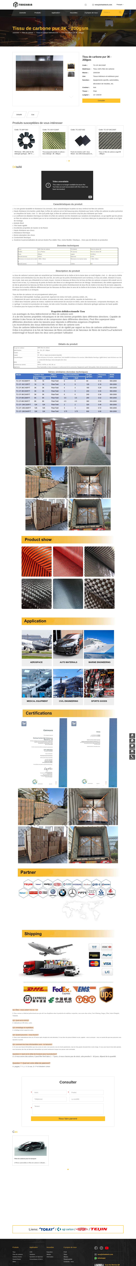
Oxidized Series (17, 1256)
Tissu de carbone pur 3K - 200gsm (72, 32)
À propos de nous (91, 13)
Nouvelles (73, 13)
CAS (31, 1252)
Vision (65, 1254)
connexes (16, 32)
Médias (49, 1254)
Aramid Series (17, 1259)
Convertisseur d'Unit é (36, 1259)
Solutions (32, 1254)
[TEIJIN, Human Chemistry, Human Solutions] (99, 1229)
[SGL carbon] (65, 1229)
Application (56, 13)
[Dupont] (82, 1229)
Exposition (50, 1252)
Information (50, 1256)
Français (120, 4)
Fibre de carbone (27, 32)
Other (14, 1261)
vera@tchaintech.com (103, 5)
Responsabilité (68, 1259)
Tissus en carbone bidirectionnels (47, 32)
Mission (66, 1256)
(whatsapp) (101, 1258)
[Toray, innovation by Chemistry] (47, 1229)
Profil (65, 1252)
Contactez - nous (69, 1261)
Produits (38, 13)
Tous (14, 1252)
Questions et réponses (36, 1256)
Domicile (22, 13)
